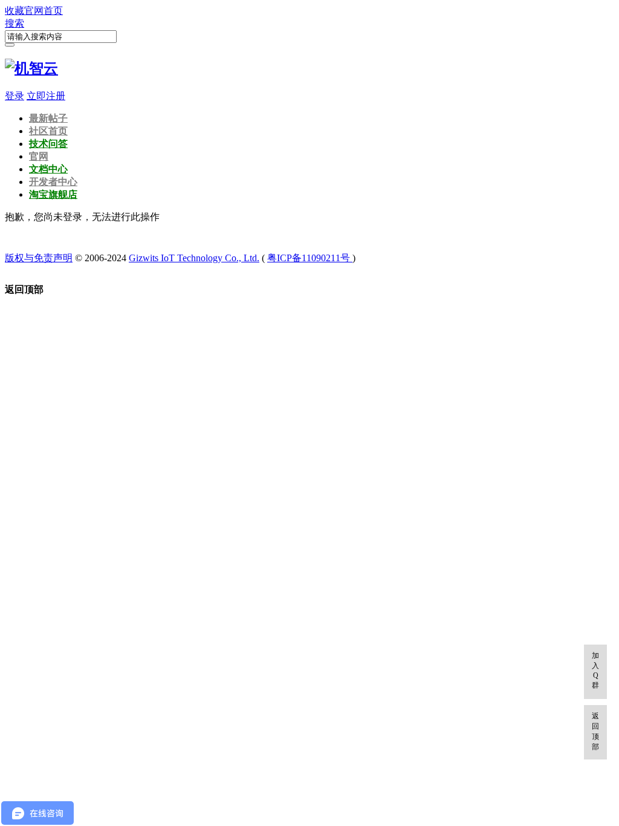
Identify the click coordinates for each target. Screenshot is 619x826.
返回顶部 (595, 731)
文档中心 (48, 169)
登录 (14, 96)
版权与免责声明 (39, 258)
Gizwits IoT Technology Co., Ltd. (194, 258)
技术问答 (48, 143)
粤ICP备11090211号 (309, 258)
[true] (10, 45)
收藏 (14, 10)
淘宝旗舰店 (53, 194)
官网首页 (43, 10)
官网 (38, 156)
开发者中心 (53, 182)
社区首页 (48, 131)
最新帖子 (48, 118)
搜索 (14, 23)
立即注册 (46, 96)
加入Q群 (595, 670)
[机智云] (31, 68)
